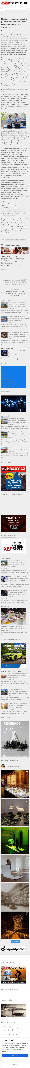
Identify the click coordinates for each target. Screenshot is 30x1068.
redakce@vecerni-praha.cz (15, 1029)
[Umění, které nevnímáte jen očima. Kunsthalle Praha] (15, 812)
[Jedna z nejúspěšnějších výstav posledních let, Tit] (15, 784)
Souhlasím (15, 1055)
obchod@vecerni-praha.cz (15, 1031)
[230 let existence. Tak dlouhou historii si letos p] (15, 897)
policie (11, 239)
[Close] (28, 1039)
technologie (22, 239)
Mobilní (7, 239)
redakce (5, 27)
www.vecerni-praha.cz (14, 1033)
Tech (2, 14)
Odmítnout (15, 1064)
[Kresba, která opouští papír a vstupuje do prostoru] (15, 868)
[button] (15, 739)
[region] (15, 1053)
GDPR (9, 1051)
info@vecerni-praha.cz (14, 1027)
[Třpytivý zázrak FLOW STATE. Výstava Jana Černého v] (15, 840)
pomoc (16, 239)
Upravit (15, 1060)
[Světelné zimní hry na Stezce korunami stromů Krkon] (15, 925)
